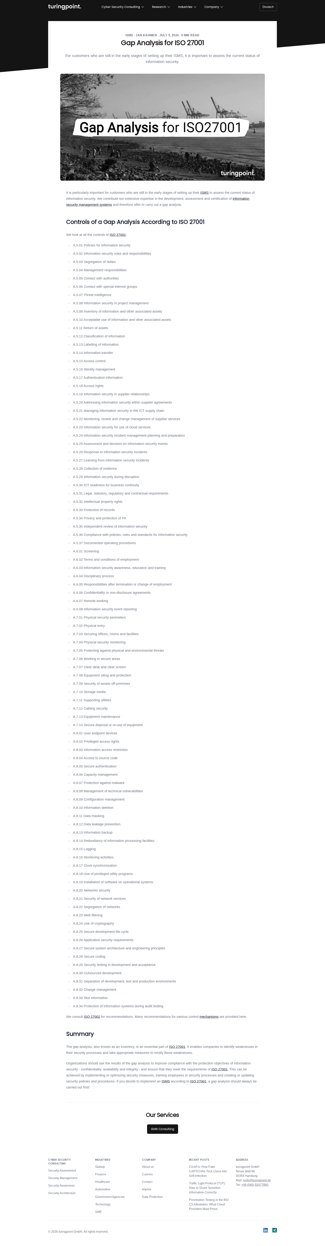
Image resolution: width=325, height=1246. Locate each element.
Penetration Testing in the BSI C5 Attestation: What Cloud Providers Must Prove (209, 1204)
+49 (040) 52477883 (254, 1184)
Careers (147, 1174)
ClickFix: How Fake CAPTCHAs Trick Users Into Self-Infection (208, 1171)
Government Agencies (110, 1196)
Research (159, 7)
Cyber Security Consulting (121, 7)
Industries (185, 7)
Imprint (146, 1189)
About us (148, 1166)
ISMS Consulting (162, 1129)
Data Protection (152, 1196)
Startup (100, 1166)
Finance (100, 1174)
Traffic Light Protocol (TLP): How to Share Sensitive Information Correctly (207, 1188)
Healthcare (102, 1181)
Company (211, 7)
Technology (103, 1204)
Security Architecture (62, 1193)
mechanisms (209, 1017)
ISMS (204, 193)
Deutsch (268, 6)
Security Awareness (61, 1185)
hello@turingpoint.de (257, 1180)
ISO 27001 (118, 235)
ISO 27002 (92, 1017)
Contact (147, 1181)
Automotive (102, 1189)
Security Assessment (62, 1170)
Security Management (62, 1178)
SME (98, 1211)
